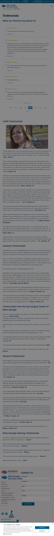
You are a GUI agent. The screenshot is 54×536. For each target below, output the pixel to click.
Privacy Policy (17, 532)
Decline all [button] (42, 531)
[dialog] (27, 529)
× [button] (52, 524)
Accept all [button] (42, 527)
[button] (19, 534)
